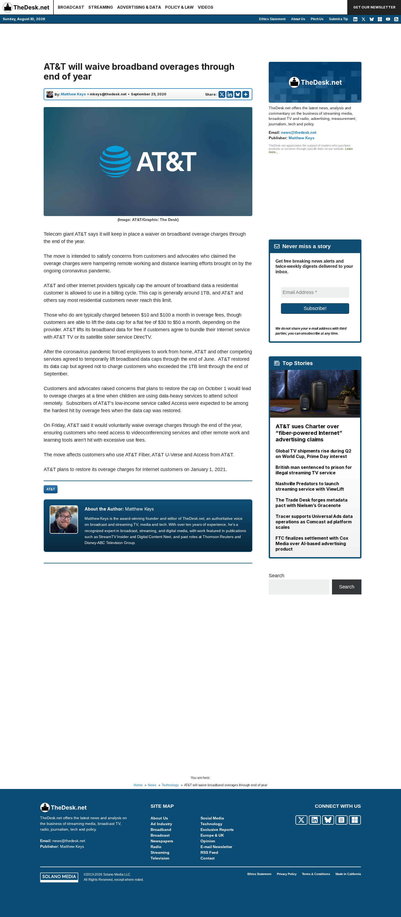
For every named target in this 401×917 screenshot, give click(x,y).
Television (160, 858)
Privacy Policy (287, 874)
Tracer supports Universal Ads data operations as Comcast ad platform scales (314, 522)
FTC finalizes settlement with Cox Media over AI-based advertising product (312, 543)
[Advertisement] (200, 43)
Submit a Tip (338, 19)
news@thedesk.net (298, 132)
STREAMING (100, 7)
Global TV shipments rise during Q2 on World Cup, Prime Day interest (313, 453)
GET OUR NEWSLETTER (374, 7)
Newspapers (162, 841)
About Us (298, 19)
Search (276, 575)
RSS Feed (209, 852)
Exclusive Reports (217, 829)
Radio (156, 847)
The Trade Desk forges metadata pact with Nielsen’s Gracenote (312, 502)
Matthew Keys (73, 94)
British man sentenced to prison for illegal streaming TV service (314, 469)
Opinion (207, 841)
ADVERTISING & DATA (139, 7)
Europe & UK (212, 835)
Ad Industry (161, 824)
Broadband (161, 829)
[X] (222, 94)
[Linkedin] (229, 94)
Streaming (160, 852)
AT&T (50, 489)
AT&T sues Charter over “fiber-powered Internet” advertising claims (309, 433)
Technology (211, 824)
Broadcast (160, 835)
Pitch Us (317, 19)
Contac (207, 858)
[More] (245, 94)
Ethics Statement (272, 19)
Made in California (348, 874)
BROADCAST (71, 7)
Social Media (212, 818)
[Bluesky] (237, 94)
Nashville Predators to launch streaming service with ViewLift (310, 486)
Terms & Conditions (316, 874)
